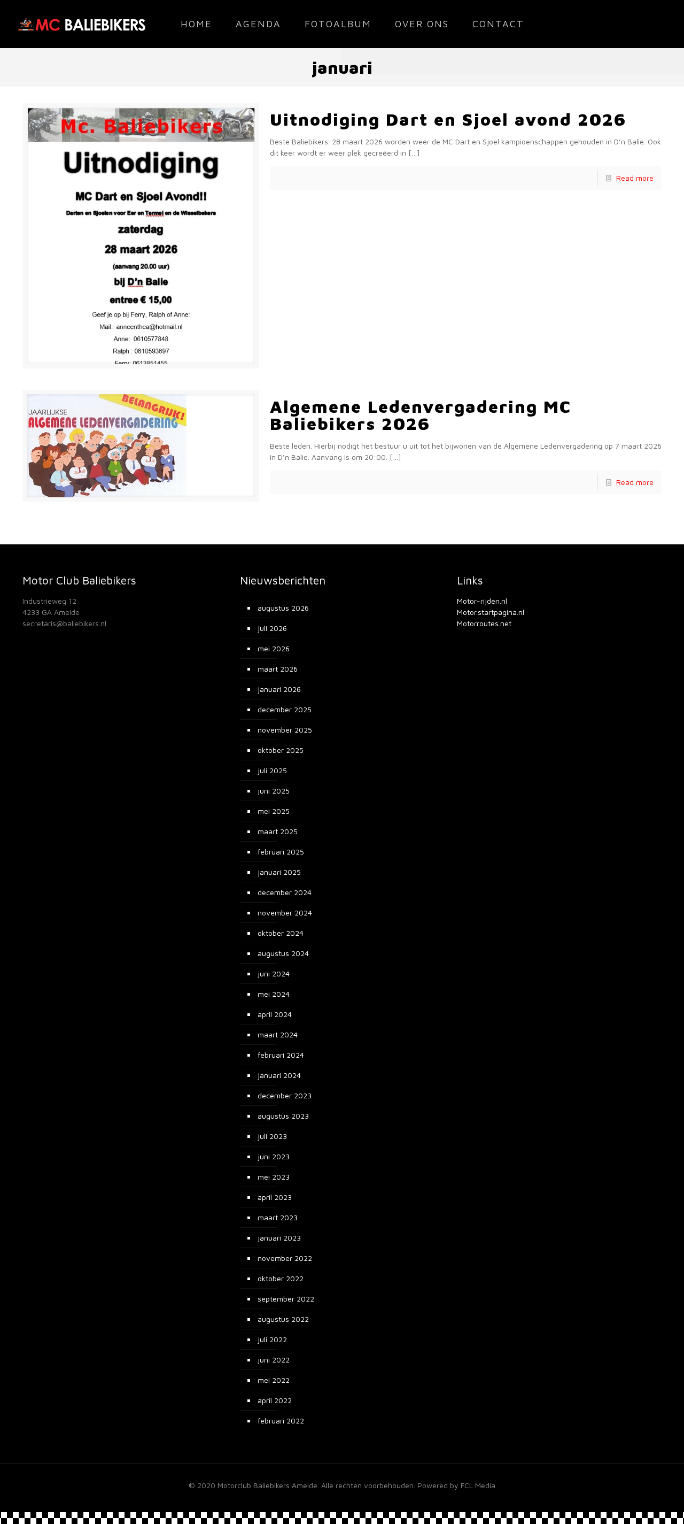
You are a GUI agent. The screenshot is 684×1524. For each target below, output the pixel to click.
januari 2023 (279, 1237)
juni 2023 (274, 1156)
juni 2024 (274, 973)
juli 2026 (272, 628)
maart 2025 (278, 831)
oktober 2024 (281, 932)
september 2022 (286, 1298)
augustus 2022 (283, 1318)
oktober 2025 (281, 750)
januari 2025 (279, 871)
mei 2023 (274, 1176)
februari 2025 (281, 851)
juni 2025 (274, 790)
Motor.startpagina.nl (490, 612)
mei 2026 (274, 648)
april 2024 (275, 1014)
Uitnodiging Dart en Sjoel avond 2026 (448, 119)
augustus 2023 (283, 1115)
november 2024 (285, 912)
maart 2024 (278, 1034)
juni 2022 (274, 1359)
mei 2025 (274, 810)
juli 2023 (272, 1136)
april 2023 (275, 1197)
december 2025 (285, 709)
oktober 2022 (281, 1278)
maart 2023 (278, 1217)
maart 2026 (278, 668)
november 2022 (285, 1258)
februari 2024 (281, 1054)
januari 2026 (279, 689)
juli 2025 (272, 770)
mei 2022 (274, 1379)
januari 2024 (279, 1075)
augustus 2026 (283, 607)
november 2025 (285, 729)
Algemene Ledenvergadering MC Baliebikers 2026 (420, 415)
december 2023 (285, 1095)
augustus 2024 (283, 953)
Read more (635, 177)
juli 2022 (272, 1339)
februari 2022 (281, 1420)
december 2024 (285, 892)
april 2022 (275, 1400)
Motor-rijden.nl (482, 600)
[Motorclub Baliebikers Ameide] (82, 24)
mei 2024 (274, 993)
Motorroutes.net (484, 623)
